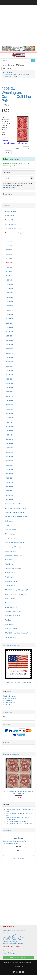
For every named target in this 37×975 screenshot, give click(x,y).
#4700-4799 (9, 439)
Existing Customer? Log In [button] (19, 957)
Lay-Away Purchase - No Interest (13, 937)
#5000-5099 (9, 452)
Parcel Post (8, 560)
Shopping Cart (8, 712)
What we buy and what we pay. (13, 943)
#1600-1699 (9, 306)
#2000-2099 (9, 323)
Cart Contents (9, 65)
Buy (8, 152)
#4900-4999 (9, 448)
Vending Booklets (10, 637)
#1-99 (7, 237)
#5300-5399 (9, 465)
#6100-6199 (9, 499)
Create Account (8, 951)
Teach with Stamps (9, 696)
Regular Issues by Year (12, 616)
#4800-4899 (9, 443)
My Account (8, 68)
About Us (6, 933)
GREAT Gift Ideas (10, 538)
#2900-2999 (9, 362)
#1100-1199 (9, 284)
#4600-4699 (9, 435)
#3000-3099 (9, 366)
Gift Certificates (10, 534)
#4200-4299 (9, 418)
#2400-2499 (9, 340)
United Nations (9, 624)
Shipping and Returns (10, 941)
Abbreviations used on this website (14, 931)
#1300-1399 (9, 293)
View (18, 850)
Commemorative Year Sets (13, 504)
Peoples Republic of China (13, 555)
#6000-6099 (9, 495)
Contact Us (6, 704)
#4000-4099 (9, 409)
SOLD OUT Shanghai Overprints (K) (16, 590)
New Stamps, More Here (11, 645)
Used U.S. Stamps (11, 629)
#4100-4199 (9, 413)
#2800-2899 (9, 357)
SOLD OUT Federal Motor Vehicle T (16, 633)
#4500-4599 (9, 431)
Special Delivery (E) (11, 607)
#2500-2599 (9, 344)
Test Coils (8, 620)
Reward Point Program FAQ (12, 939)
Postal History (9, 577)
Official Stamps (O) (11, 551)
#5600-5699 (9, 478)
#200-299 (8, 245)
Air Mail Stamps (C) (11, 211)
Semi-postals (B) (10, 586)
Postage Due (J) (10, 573)
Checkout (21, 65)
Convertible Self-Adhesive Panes (15, 508)
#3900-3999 (9, 405)
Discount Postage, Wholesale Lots (16, 517)
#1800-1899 (9, 314)
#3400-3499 (9, 383)
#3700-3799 (9, 396)
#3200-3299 (9, 375)
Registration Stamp (11, 581)
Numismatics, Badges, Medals (14, 542)
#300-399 (8, 250)
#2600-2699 (9, 349)
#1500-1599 (9, 301)
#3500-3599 (9, 387)
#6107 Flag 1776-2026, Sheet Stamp (18, 682)
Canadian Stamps (10, 220)
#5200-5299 (9, 461)
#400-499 (8, 254)
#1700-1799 (9, 310)
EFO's (7, 525)
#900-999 (8, 276)
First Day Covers (10, 530)
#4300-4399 (9, 422)
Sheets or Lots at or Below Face (15, 594)
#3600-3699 (9, 392)
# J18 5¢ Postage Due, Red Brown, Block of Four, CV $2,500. (18, 792)
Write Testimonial (18, 858)
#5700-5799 (9, 482)
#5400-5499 (9, 469)
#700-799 (8, 267)
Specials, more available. (11, 754)
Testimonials (7, 830)
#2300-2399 (9, 336)
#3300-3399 (9, 379)
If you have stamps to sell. (11, 935)
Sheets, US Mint (10, 598)
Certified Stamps (10, 224)
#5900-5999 (9, 491)
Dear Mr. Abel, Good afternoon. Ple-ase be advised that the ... (15, 842)
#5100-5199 (9, 456)
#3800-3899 (9, 400)
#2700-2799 (9, 353)
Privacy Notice (7, 700)
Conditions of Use (9, 702)
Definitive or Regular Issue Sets (15, 512)
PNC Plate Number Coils (13, 568)
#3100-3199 (9, 370)
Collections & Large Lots (13, 228)
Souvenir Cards (10, 603)
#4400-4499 (9, 426)
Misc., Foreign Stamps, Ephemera (16, 547)
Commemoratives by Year (13, 611)
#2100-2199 (9, 327)
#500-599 (8, 258)
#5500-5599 (9, 474)
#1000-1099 (9, 280)
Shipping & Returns (9, 698)
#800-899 (8, 271)
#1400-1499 (9, 297)
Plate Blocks (9, 564)
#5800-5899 (9, 487)
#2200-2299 (9, 332)
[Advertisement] (18, 25)
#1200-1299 (9, 288)
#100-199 (8, 241)
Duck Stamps (9, 521)
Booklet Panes (9, 216)
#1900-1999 (9, 319)
